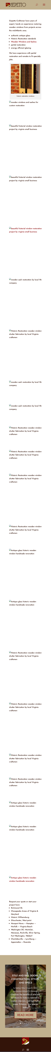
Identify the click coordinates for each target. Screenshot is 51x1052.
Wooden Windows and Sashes (24, 41)
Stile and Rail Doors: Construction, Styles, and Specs (25, 979)
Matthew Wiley (20, 988)
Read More (25, 1015)
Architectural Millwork (21, 991)
